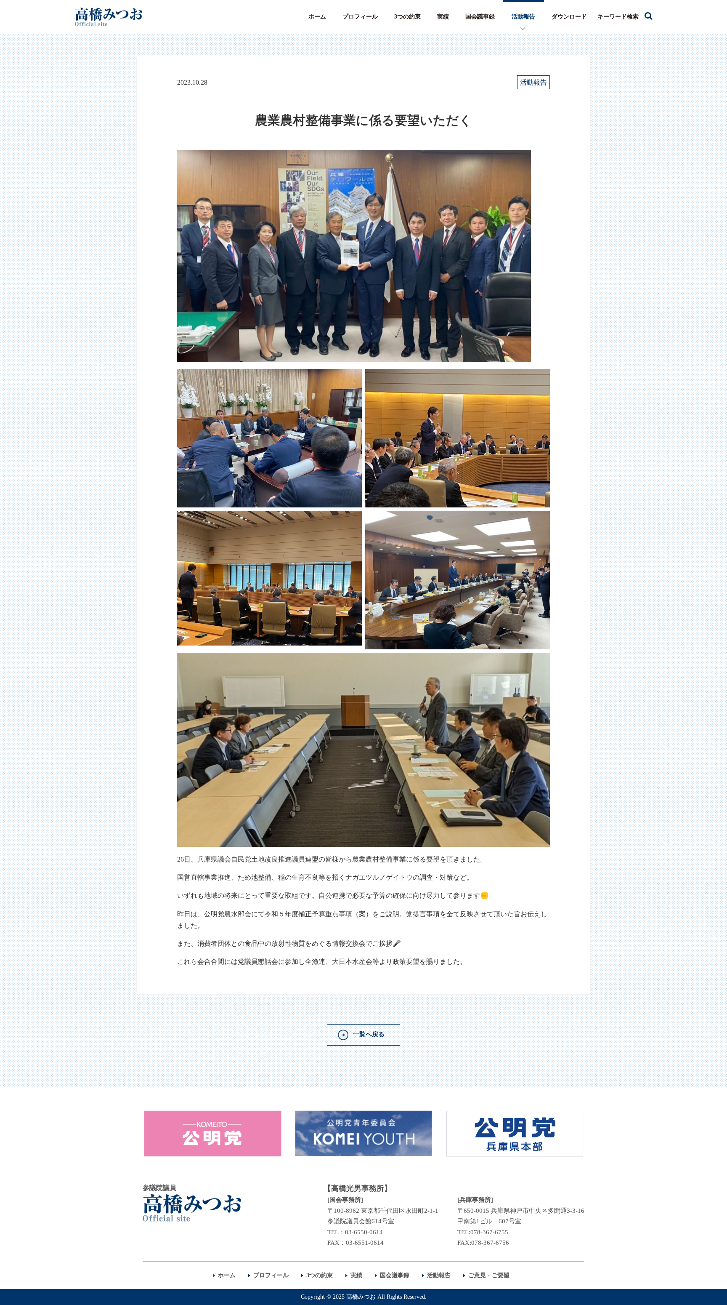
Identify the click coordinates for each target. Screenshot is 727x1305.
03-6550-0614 (364, 1232)
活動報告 (523, 16)
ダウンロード (569, 16)
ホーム (317, 16)
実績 (443, 16)
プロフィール (360, 16)
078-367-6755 (489, 1232)
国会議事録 (480, 16)
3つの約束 (407, 16)
